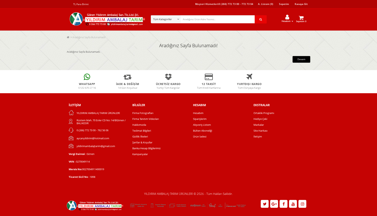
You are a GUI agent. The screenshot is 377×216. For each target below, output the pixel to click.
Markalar (258, 125)
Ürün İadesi (199, 136)
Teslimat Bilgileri (141, 130)
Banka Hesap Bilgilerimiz (146, 148)
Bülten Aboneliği (202, 130)
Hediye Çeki (260, 119)
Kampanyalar (140, 154)
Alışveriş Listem (202, 125)
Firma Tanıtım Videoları (145, 119)
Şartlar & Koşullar (142, 142)
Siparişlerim (200, 119)
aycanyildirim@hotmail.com (93, 138)
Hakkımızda (139, 125)
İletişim (257, 136)
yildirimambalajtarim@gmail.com (96, 146)
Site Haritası (260, 130)
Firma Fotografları (142, 113)
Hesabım (198, 113)
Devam (301, 59)
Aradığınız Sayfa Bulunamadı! (89, 37)
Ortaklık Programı (263, 113)
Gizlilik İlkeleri (140, 136)
